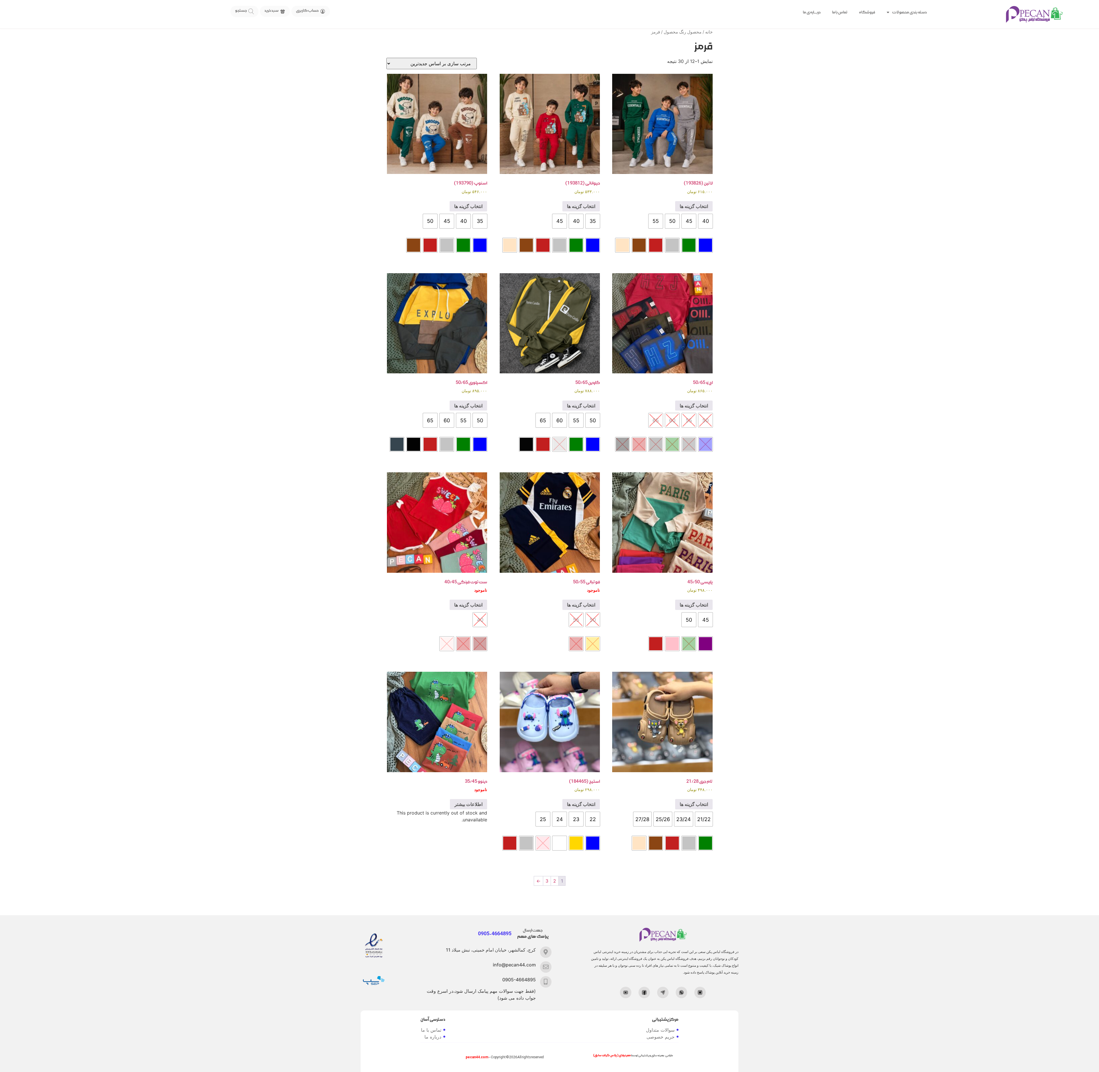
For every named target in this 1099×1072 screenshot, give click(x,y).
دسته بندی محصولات (909, 12)
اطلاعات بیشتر (468, 804)
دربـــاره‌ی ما (812, 12)
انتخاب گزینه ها (694, 206)
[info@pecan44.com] (546, 967)
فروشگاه (867, 12)
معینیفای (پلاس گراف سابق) (612, 1055)
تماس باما (839, 12)
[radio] (705, 221)
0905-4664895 (519, 979)
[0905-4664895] (546, 982)
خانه (709, 32)
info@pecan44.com (514, 965)
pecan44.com (477, 1057)
